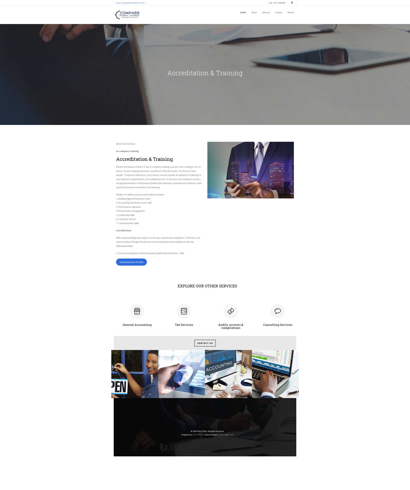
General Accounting (137, 325)
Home (243, 12)
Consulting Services (277, 325)
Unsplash (222, 434)
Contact (278, 12)
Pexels (230, 434)
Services (266, 12)
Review (290, 12)
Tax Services (184, 325)
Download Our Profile (131, 262)
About (254, 12)
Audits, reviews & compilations (230, 326)
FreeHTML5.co (199, 434)
